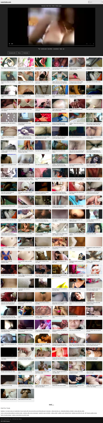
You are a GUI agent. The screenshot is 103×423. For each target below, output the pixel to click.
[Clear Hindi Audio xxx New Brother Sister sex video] (94, 366)
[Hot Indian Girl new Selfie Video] (94, 76)
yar (63, 48)
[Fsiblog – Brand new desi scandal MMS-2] (77, 228)
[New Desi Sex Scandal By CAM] (43, 145)
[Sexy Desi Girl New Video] (77, 324)
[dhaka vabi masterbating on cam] (26, 338)
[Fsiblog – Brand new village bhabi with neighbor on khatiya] (60, 228)
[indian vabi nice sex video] (26, 159)
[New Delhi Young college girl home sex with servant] (9, 186)
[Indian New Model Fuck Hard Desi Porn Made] (94, 90)
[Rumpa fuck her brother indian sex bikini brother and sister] (77, 76)
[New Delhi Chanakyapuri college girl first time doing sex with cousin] (26, 172)
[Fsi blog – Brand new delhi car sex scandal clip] (94, 214)
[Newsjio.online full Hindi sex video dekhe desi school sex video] (26, 62)
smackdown (56, 48)
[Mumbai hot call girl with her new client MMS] (9, 352)
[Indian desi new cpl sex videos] (60, 379)
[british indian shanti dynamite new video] (9, 338)
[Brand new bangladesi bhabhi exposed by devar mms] (43, 186)
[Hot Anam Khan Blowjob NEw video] (9, 131)
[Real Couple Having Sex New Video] (60, 90)
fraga (61, 48)
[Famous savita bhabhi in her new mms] (26, 310)
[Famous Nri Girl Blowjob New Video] (77, 103)
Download (25, 52)
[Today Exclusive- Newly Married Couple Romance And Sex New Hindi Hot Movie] (43, 324)
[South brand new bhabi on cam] (9, 200)
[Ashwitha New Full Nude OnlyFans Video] (9, 255)
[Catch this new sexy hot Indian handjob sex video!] (77, 366)
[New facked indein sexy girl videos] (9, 393)
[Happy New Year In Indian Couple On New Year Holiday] (94, 379)
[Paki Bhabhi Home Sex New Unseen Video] (26, 90)
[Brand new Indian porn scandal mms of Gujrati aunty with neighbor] (94, 338)
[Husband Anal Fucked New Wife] (43, 200)
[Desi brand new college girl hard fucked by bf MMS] (77, 379)
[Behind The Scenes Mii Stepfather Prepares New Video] (26, 145)
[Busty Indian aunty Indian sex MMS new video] (77, 214)
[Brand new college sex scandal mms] (9, 76)
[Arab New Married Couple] (9, 172)
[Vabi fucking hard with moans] (26, 393)
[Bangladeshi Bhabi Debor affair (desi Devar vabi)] (43, 366)
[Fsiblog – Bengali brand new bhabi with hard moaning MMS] (60, 159)
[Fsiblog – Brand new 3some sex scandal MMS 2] (94, 131)
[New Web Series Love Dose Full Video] (43, 172)
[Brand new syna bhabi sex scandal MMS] (26, 241)
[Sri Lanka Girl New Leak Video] (26, 103)
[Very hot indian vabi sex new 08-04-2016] (94, 324)
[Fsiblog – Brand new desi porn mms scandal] (94, 255)
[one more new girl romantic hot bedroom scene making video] (9, 297)
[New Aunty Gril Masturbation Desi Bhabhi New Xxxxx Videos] (60, 297)
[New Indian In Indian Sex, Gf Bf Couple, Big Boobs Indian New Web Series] (43, 269)
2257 (2, 421)
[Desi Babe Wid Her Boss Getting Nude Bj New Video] (9, 324)
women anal (44, 48)
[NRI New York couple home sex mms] (26, 186)
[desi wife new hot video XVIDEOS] (94, 103)
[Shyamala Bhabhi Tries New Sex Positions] (60, 324)
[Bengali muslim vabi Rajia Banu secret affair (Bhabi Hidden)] (60, 131)
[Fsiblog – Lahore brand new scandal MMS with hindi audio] (26, 131)
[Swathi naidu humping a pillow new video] (43, 255)
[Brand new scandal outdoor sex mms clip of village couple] (94, 283)
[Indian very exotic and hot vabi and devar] (43, 103)
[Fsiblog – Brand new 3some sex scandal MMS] (94, 62)
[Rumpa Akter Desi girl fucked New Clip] (94, 200)
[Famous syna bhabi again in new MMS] (9, 159)
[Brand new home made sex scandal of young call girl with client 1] (43, 214)
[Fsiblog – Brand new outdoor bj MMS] (77, 117)
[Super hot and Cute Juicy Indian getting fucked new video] (43, 131)
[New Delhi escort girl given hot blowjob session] (77, 90)
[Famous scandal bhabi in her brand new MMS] (43, 228)
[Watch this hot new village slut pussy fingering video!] (26, 200)
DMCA (4, 421)
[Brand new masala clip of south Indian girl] (43, 117)
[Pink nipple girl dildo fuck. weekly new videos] (60, 214)
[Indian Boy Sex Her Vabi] (9, 379)
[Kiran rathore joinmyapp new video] (60, 310)
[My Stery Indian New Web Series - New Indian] (77, 186)
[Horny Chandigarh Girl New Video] (9, 214)
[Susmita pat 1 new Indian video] (26, 228)
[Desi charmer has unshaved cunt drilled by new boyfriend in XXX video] (77, 145)
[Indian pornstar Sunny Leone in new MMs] (43, 297)
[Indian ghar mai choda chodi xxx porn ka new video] (60, 269)
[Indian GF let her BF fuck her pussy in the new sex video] (94, 186)
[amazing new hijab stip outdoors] (9, 117)
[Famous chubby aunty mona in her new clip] (26, 297)
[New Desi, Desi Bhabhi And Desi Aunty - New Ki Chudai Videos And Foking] (77, 338)
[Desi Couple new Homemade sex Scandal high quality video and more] (94, 117)
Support (8, 421)
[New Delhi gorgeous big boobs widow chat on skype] (94, 159)
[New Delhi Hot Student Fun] (77, 131)
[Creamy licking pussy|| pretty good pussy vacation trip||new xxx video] (26, 352)
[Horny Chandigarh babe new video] (94, 269)
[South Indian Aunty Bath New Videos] (60, 145)
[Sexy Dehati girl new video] (77, 283)
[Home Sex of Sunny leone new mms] (77, 297)
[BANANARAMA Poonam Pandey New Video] (43, 62)
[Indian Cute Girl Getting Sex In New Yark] (60, 255)
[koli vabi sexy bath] (77, 310)
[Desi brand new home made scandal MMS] (26, 117)
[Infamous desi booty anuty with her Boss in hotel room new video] (9, 310)
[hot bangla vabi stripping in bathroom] (26, 283)
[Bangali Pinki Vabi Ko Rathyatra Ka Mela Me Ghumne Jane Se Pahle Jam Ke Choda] (77, 269)
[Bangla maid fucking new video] (9, 269)
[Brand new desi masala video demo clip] (43, 76)
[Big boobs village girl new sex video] (26, 214)
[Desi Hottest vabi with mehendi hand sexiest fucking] (43, 90)
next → (51, 404)
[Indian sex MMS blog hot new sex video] (26, 76)
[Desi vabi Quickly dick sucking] (43, 159)
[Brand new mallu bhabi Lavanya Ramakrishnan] (26, 324)
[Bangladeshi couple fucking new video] (94, 241)
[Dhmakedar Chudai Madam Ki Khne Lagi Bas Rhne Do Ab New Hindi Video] (94, 145)
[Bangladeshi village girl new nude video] (9, 90)
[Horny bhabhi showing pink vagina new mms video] (60, 62)
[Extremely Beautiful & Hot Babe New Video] (77, 159)
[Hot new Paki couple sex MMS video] (9, 241)
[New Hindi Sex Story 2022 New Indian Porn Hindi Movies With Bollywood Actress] (94, 172)
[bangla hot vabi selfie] (94, 228)
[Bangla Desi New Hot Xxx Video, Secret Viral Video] (60, 172)
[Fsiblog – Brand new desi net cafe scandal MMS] (9, 145)
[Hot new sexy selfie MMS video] (77, 200)
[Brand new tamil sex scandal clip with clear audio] (43, 338)
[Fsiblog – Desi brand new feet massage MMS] (43, 310)
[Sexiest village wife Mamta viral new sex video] (26, 269)
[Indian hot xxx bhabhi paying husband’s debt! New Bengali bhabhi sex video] (60, 117)
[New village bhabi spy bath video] (9, 62)
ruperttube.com (6, 2)
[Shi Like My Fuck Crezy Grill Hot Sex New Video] (60, 283)
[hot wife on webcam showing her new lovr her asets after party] (77, 172)
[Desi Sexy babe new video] (94, 310)
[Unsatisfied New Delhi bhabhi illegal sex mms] (77, 352)
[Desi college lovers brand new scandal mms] (60, 241)
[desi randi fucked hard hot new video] (26, 366)
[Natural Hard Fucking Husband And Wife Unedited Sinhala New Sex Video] (60, 338)
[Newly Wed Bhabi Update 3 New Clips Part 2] (43, 241)
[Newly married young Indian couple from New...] (77, 62)
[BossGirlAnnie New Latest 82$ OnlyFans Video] (94, 297)
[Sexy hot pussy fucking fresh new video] (77, 241)
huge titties (49, 48)
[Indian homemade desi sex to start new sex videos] (43, 379)
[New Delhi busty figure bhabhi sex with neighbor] (9, 103)
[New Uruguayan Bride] (43, 352)
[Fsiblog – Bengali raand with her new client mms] (60, 366)
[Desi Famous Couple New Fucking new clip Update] (94, 352)
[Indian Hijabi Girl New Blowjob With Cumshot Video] (60, 103)
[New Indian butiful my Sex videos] (43, 283)
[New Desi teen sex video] (9, 283)
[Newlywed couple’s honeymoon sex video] (77, 255)
